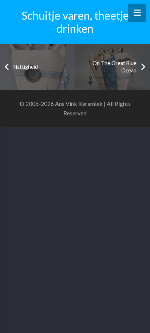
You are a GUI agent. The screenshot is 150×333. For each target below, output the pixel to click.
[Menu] (137, 13)
